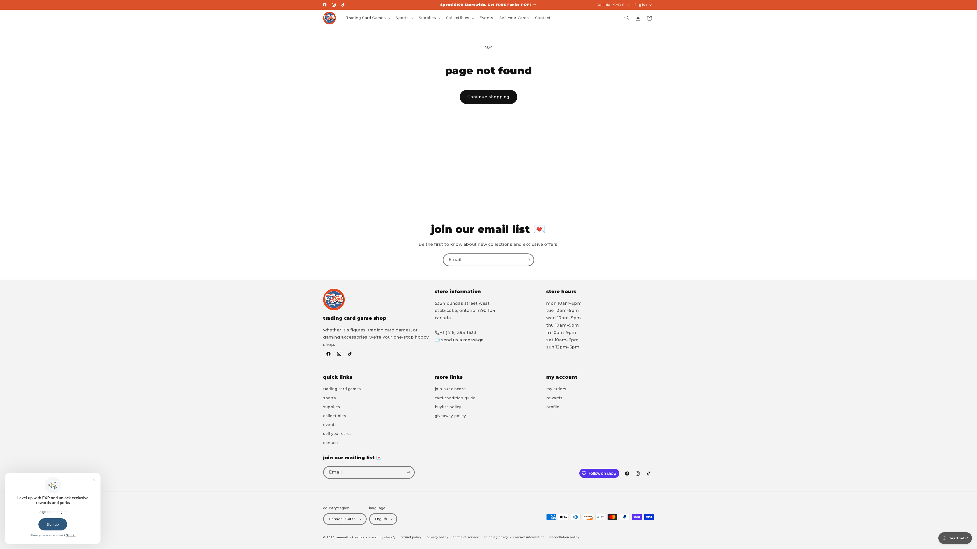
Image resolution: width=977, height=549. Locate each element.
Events (330, 424)
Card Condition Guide (455, 398)
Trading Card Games (342, 389)
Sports (329, 398)
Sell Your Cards (337, 433)
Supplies (331, 407)
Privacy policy (438, 537)
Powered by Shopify (380, 537)
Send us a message (462, 340)
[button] (368, 17)
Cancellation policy (564, 537)
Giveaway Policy (450, 416)
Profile (552, 407)
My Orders (556, 389)
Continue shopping (488, 96)
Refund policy (411, 537)
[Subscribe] (528, 259)
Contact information (528, 537)
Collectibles (334, 416)
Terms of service (466, 537)
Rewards (554, 398)
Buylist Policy (448, 407)
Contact (330, 442)
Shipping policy (496, 537)
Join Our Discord (450, 389)
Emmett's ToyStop (350, 537)
